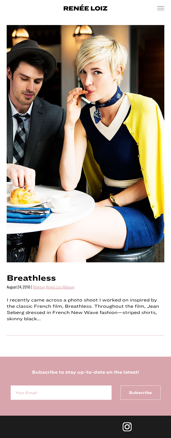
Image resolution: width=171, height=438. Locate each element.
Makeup (39, 286)
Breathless (31, 277)
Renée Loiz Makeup (60, 286)
